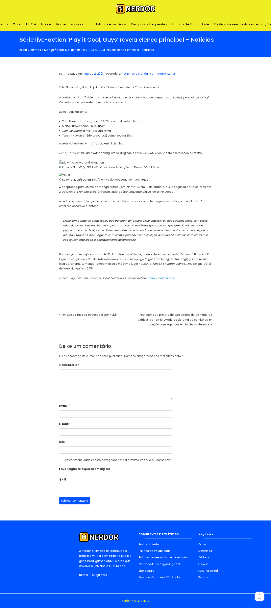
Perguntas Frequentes (149, 24)
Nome (64, 406)
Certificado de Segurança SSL (160, 564)
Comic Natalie (165, 278)
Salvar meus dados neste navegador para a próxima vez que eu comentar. (118, 460)
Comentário (69, 365)
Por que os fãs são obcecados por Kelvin (89, 315)
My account (80, 24)
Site (62, 442)
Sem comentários (163, 74)
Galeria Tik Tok (25, 24)
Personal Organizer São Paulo (159, 577)
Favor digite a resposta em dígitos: (85, 469)
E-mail (65, 424)
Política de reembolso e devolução (242, 24)
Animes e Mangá (136, 74)
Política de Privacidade (190, 24)
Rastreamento (149, 544)
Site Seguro (147, 571)
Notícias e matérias (111, 24)
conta (151, 278)
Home (46, 24)
